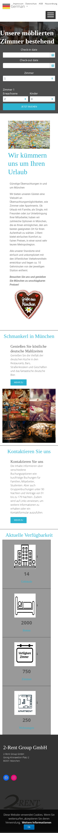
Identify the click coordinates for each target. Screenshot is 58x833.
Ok (29, 827)
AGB (41, 3)
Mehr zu (18, 382)
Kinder (34, 93)
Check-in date (29, 49)
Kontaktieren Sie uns (26, 461)
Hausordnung (51, 3)
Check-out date (29, 60)
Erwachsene (10, 93)
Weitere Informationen (36, 822)
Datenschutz (31, 3)
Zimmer (29, 73)
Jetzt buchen (29, 106)
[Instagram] (14, 778)
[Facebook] (6, 778)
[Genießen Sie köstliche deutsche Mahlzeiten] (29, 415)
